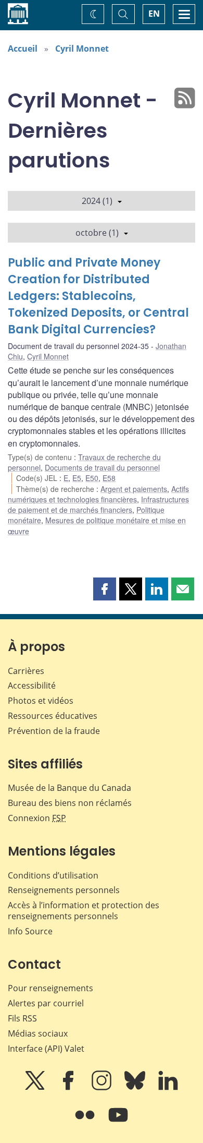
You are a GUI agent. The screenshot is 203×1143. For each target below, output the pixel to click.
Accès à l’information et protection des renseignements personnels (83, 910)
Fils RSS (22, 1018)
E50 (91, 478)
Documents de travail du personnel (102, 467)
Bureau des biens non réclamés (70, 803)
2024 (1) (97, 201)
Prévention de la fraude (54, 731)
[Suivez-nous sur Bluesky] (136, 1087)
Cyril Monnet (82, 48)
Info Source (30, 931)
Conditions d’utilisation (53, 875)
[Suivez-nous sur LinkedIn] (168, 1087)
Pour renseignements (50, 988)
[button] (104, 588)
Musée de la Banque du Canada (69, 787)
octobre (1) (97, 232)
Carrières (26, 671)
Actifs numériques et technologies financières (98, 494)
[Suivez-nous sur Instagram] (102, 1087)
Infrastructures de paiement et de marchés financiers (98, 504)
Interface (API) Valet (46, 1048)
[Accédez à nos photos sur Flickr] (86, 1122)
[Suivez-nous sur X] (36, 1087)
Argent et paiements (133, 489)
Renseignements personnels (64, 890)
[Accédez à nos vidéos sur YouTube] (118, 1122)
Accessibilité (32, 685)
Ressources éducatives (52, 715)
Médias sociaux (38, 1033)
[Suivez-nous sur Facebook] (69, 1087)
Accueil (22, 48)
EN (154, 13)
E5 (76, 478)
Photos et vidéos (40, 700)
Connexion (37, 818)
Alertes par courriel (46, 1003)
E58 (109, 478)
